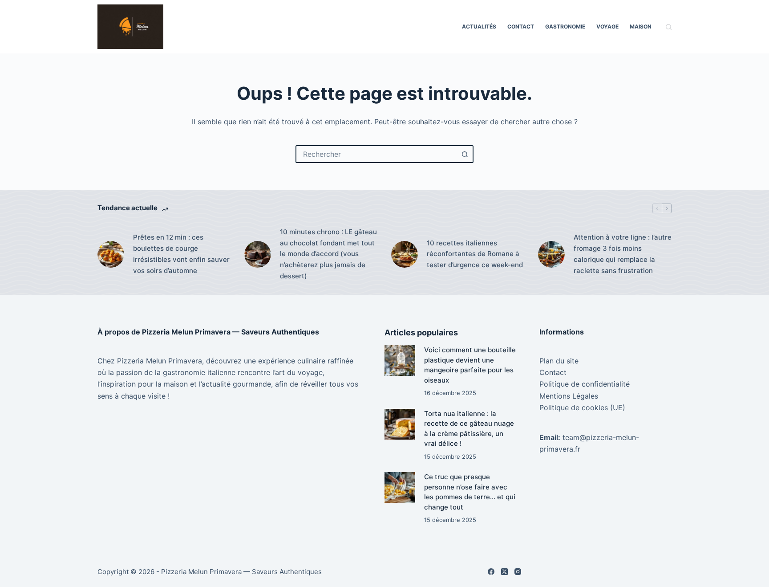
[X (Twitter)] (504, 571)
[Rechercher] (669, 27)
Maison (641, 26)
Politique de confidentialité (584, 383)
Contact (520, 26)
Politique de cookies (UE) (582, 407)
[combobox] (376, 154)
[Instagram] (517, 571)
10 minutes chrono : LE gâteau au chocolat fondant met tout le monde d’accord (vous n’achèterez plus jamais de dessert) (328, 254)
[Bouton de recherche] (465, 154)
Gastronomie (565, 26)
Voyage (607, 26)
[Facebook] (491, 571)
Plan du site (559, 360)
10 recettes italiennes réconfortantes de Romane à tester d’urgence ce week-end (475, 254)
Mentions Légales (568, 395)
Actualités (479, 26)
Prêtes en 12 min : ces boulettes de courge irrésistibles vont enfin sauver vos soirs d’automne (181, 253)
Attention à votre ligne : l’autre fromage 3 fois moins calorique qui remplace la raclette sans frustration (623, 253)
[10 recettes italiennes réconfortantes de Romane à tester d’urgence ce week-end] (404, 254)
